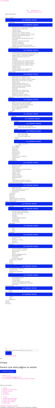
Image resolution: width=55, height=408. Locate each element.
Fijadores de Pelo (16, 187)
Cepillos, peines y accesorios (17, 198)
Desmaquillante (16, 237)
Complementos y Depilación (17, 268)
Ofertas (7, 302)
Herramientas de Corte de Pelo (17, 200)
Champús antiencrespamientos (20, 41)
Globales (14, 215)
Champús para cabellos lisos (20, 28)
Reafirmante (15, 251)
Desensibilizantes (17, 255)
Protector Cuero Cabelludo (19, 156)
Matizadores (15, 150)
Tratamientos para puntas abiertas (21, 169)
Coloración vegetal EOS (24, 136)
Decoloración (15, 148)
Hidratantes (15, 154)
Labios (14, 231)
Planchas (11, 196)
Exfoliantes (12, 299)
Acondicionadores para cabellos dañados (23, 63)
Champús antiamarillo (18, 43)
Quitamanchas (16, 152)
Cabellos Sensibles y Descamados (21, 85)
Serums (11, 97)
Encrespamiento (16, 177)
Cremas (11, 206)
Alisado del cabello (17, 176)
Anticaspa (14, 39)
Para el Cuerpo (9, 263)
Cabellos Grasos (16, 37)
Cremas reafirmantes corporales (21, 281)
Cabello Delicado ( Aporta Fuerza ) (21, 86)
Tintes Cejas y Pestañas (15, 259)
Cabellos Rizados (16, 31)
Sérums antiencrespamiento (20, 107)
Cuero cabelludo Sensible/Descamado (22, 38)
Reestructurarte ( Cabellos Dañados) (22, 102)
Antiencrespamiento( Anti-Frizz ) (21, 56)
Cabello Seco (15, 168)
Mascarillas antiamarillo (18, 87)
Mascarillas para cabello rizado (20, 91)
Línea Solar (12, 193)
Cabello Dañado (16, 174)
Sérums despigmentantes (19, 254)
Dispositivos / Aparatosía (16, 271)
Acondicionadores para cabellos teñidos (23, 61)
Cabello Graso (16, 82)
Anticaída (14, 58)
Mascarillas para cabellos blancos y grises (23, 79)
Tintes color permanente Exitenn (27, 127)
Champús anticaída (17, 42)
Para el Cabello (9, 17)
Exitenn (17, 121)
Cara (13, 228)
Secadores (12, 194)
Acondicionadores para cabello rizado (22, 65)
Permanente (15, 191)
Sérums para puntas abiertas (20, 106)
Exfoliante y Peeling (17, 239)
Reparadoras (15, 220)
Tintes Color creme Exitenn (25, 126)
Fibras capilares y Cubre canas (20, 189)
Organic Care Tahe (23, 144)
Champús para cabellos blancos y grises (23, 34)
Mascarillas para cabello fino (20, 83)
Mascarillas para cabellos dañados (21, 78)
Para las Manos (9, 285)
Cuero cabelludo (16, 170)
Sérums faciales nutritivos (19, 250)
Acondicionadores (14, 48)
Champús (12, 22)
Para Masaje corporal (18, 277)
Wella (16, 128)
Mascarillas (12, 71)
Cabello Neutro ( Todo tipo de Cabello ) (23, 55)
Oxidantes (14, 149)
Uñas (10, 290)
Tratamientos (13, 160)
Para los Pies (8, 292)
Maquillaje (12, 223)
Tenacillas (12, 197)
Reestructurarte (16, 166)
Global (14, 253)
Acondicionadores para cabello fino (22, 69)
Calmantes (15, 284)
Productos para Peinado (15, 183)
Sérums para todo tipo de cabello (21, 103)
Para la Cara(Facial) (10, 201)
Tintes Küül (18, 145)
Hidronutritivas (16, 279)
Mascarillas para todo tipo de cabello (22, 80)
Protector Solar (13, 270)
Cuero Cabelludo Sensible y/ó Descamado (23, 54)
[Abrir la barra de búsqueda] (6, 348)
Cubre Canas (15, 157)
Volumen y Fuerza (17, 165)
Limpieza (11, 232)
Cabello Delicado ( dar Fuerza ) (20, 70)
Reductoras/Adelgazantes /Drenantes (22, 283)
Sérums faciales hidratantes (20, 248)
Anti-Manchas (16, 153)
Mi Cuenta (8, 303)
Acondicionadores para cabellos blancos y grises (25, 52)
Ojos (13, 229)
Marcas (14, 116)
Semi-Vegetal (15, 146)
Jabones (14, 241)
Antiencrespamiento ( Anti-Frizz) (21, 95)
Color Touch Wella (23, 135)
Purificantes (15, 219)
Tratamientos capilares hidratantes (21, 181)
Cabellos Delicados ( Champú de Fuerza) (23, 46)
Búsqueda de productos (12, 350)
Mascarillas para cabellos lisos (20, 90)
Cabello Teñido (16, 172)
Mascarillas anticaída (18, 93)
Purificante (15, 257)
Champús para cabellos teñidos (21, 35)
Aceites (11, 261)
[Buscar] (8, 353)
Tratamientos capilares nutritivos (21, 180)
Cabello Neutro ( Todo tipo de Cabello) (22, 27)
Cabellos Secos (16, 30)
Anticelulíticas (16, 280)
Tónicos (14, 238)
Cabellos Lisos (16, 66)
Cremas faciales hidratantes (20, 211)
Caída (13, 178)
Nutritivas (14, 216)
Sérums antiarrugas (17, 258)
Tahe (16, 139)
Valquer (17, 137)
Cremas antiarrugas (17, 213)
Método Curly (15, 173)
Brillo (13, 110)
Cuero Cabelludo (16, 108)
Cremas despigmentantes (19, 218)
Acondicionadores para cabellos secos (22, 62)
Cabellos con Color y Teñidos (20, 94)
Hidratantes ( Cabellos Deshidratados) (22, 104)
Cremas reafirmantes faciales (20, 212)
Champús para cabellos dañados (21, 32)
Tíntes (11, 111)
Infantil (7, 301)
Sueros (11, 262)
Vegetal (14, 159)
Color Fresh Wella (23, 133)
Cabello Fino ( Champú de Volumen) (22, 45)
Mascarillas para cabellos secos (21, 76)
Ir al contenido (4, 1)
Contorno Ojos (16, 222)
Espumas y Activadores (18, 190)
